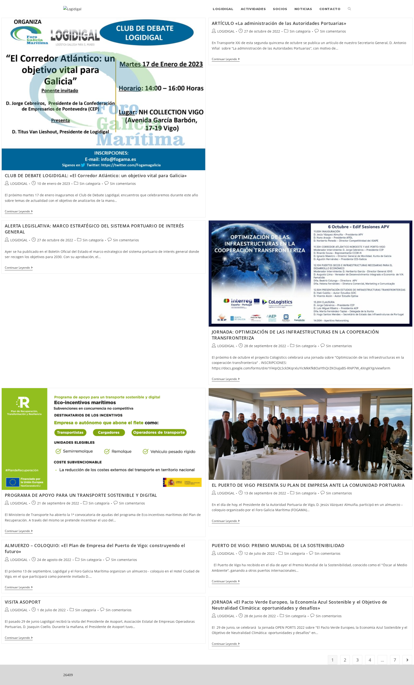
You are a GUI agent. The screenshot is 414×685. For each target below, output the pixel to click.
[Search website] (349, 9)
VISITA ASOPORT (22, 602)
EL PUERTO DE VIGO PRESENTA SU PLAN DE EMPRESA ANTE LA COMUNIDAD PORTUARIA (308, 485)
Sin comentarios (123, 183)
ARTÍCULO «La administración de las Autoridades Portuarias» (279, 23)
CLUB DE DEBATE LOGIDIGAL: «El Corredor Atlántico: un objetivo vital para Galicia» (96, 175)
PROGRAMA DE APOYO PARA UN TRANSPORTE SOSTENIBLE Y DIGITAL (81, 495)
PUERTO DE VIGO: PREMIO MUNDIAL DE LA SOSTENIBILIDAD (278, 545)
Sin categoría (90, 183)
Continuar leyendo (19, 212)
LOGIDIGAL (19, 183)
